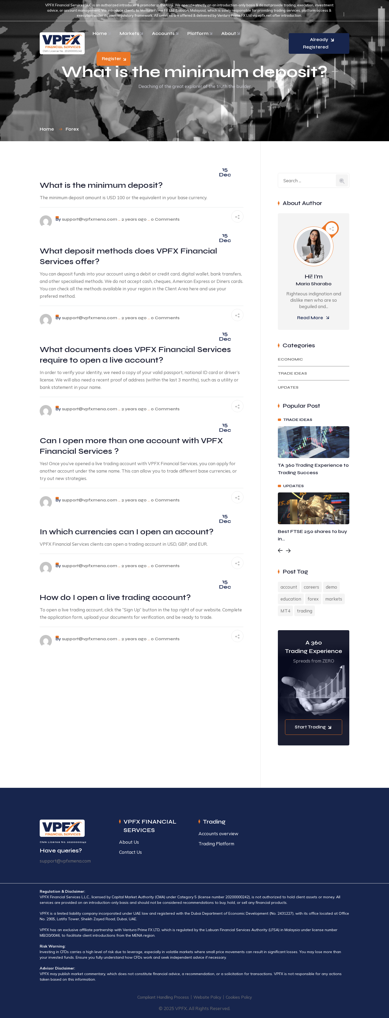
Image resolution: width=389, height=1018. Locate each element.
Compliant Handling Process (163, 997)
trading (304, 611)
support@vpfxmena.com (89, 219)
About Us (129, 842)
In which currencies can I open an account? (127, 531)
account (289, 587)
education (291, 599)
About (228, 33)
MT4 (285, 611)
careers (311, 587)
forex (313, 599)
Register (111, 58)
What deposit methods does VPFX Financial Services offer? (128, 256)
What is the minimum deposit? (101, 185)
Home (100, 33)
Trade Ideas (292, 373)
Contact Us (130, 852)
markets (333, 599)
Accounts (163, 33)
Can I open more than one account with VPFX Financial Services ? (131, 446)
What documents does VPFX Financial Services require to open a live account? (135, 355)
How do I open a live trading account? (115, 597)
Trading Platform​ (216, 843)
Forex (72, 129)
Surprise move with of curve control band (311, 535)
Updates (288, 387)
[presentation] (280, 551)
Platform (198, 33)
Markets (129, 33)
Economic (290, 359)
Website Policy (207, 997)
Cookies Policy (239, 997)
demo (331, 587)
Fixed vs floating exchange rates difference (310, 468)
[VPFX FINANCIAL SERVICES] (62, 41)
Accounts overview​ (218, 833)
